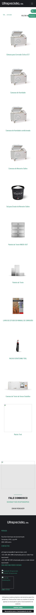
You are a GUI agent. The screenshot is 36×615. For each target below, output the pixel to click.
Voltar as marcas (28, 16)
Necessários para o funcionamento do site (18, 611)
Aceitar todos (18, 607)
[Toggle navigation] (32, 3)
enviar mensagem (18, 508)
